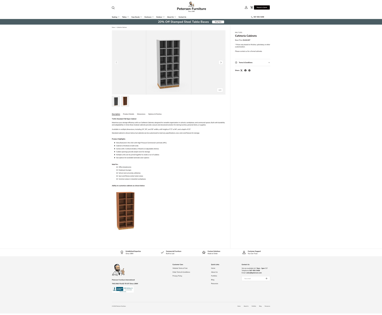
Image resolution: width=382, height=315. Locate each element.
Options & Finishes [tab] (155, 114)
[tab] (168, 139)
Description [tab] (116, 114)
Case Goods (135, 17)
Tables (124, 17)
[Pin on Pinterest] (249, 70)
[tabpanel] (168, 179)
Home (113, 27)
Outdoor (159, 17)
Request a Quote (262, 7)
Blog (212, 280)
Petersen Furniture (121, 306)
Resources (214, 283)
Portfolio (214, 276)
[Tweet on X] (241, 70)
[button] (252, 7)
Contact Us (182, 17)
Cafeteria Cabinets (122, 27)
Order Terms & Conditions (181, 272)
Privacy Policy (177, 276)
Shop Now (218, 22)
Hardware (147, 17)
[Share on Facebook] (245, 70)
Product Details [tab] (128, 114)
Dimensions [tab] (141, 114)
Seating (114, 17)
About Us (170, 17)
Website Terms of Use (179, 268)
